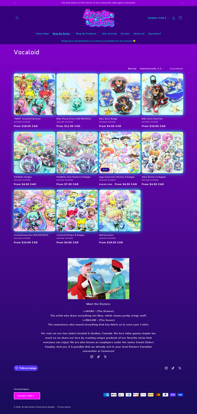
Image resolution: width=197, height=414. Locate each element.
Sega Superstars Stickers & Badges (117, 177)
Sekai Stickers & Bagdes (154, 177)
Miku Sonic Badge (108, 119)
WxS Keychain (106, 235)
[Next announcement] (182, 3)
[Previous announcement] (15, 3)
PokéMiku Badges (23, 177)
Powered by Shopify (45, 407)
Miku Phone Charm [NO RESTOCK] (73, 119)
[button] (17, 18)
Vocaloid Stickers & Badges (70, 235)
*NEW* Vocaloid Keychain (27, 119)
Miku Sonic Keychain (152, 119)
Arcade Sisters (29, 407)
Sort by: (132, 68)
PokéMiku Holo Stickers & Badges (73, 177)
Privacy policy (64, 407)
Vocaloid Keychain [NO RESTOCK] (31, 235)
